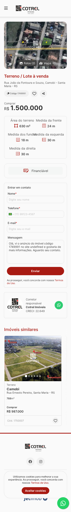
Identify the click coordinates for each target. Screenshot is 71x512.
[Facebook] (30, 461)
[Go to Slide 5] (37, 376)
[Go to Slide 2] (29, 376)
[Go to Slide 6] (40, 376)
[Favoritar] (34, 93)
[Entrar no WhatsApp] (59, 305)
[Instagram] (40, 461)
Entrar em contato (19, 187)
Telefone (14, 208)
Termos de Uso (39, 482)
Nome (12, 193)
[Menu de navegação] (6, 8)
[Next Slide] (63, 45)
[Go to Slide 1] (26, 376)
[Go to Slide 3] (32, 376)
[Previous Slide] (7, 45)
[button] (35, 45)
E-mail (12, 223)
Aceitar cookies (35, 490)
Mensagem (15, 237)
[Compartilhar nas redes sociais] (43, 93)
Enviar (35, 271)
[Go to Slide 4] (34, 376)
